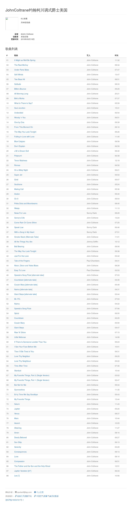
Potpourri (18, 155)
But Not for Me (20, 385)
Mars (16, 418)
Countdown (19, 318)
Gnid (16, 179)
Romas (17, 165)
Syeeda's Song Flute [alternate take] (29, 275)
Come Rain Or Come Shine (25, 222)
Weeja (16, 208)
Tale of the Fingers (22, 260)
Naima (17, 303)
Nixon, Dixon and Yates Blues (26, 265)
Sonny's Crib (19, 217)
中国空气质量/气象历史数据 (47, 496)
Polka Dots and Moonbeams (25, 203)
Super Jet (18, 174)
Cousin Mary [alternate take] (25, 284)
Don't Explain (19, 146)
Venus (16, 413)
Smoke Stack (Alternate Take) (26, 237)
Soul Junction (19, 108)
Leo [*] (17, 475)
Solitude (17, 84)
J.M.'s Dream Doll (21, 151)
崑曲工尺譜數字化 (24, 496)
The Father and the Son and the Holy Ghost (32, 466)
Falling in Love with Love (24, 136)
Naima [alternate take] (23, 289)
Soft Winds (18, 74)
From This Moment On (23, 127)
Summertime (19, 389)
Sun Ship (18, 442)
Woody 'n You (20, 117)
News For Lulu (20, 213)
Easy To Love (19, 270)
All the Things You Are (23, 241)
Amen (16, 432)
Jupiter (17, 408)
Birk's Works (19, 98)
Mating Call (18, 189)
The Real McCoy (21, 65)
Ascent (17, 423)
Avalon (17, 194)
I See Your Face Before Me (25, 346)
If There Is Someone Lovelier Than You (30, 342)
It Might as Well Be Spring (24, 60)
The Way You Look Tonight (25, 131)
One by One (19, 122)
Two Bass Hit (19, 79)
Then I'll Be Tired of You (24, 351)
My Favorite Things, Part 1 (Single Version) (31, 380)
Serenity (17, 447)
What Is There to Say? (23, 103)
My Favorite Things (22, 399)
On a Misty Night (21, 170)
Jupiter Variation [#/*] (22, 471)
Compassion (19, 461)
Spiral (16, 313)
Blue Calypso (19, 141)
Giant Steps (19, 327)
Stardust (17, 370)
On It (16, 198)
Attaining (17, 428)
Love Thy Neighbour (22, 361)
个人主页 (40, 492)
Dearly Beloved (20, 437)
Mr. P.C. (17, 299)
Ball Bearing (19, 246)
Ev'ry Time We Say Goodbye (26, 394)
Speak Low (18, 227)
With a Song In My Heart (24, 232)
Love (16, 456)
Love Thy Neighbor (22, 356)
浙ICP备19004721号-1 (14, 500)
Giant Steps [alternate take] (25, 294)
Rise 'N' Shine (20, 332)
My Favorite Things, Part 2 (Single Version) (31, 375)
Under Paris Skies (21, 69)
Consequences (20, 451)
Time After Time (20, 365)
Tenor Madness (20, 160)
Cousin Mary (19, 322)
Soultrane (18, 184)
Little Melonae (20, 337)
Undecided (18, 112)
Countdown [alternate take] (25, 280)
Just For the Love (21, 256)
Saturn (17, 404)
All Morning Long (21, 93)
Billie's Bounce (20, 89)
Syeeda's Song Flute (22, 308)
